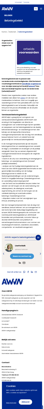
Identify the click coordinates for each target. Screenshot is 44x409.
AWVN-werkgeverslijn (8, 331)
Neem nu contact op (22, 256)
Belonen (8, 15)
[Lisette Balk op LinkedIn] (20, 263)
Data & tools (6, 347)
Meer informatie (11, 403)
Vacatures (5, 324)
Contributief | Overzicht (9, 318)
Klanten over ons (7, 344)
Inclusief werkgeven (8, 350)
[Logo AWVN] (7, 8)
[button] (3, 254)
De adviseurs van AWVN (9, 327)
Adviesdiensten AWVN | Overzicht (12, 315)
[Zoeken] (36, 8)
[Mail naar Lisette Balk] (24, 262)
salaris (22, 98)
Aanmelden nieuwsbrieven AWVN (12, 353)
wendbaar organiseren (31, 84)
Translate (26, 2)
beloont (31, 86)
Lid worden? (18, 2)
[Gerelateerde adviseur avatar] (9, 247)
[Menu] (41, 8)
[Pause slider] (38, 237)
